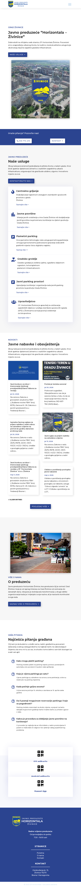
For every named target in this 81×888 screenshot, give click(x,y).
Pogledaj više (39, 507)
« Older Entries (15, 500)
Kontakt (56, 141)
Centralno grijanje (27, 191)
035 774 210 (24, 141)
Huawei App (40, 791)
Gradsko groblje (27, 258)
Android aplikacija (40, 776)
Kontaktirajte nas (20, 181)
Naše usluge (16, 55)
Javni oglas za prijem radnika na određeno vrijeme (56, 437)
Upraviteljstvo (26, 301)
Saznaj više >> (22, 250)
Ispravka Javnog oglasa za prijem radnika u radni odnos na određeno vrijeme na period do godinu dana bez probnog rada (22, 426)
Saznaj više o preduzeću (23, 604)
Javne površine (26, 213)
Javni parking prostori (30, 281)
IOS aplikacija (40, 761)
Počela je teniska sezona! (55, 384)
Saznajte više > (23, 227)
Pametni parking (26, 236)
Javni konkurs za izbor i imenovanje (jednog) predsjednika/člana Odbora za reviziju (23, 387)
